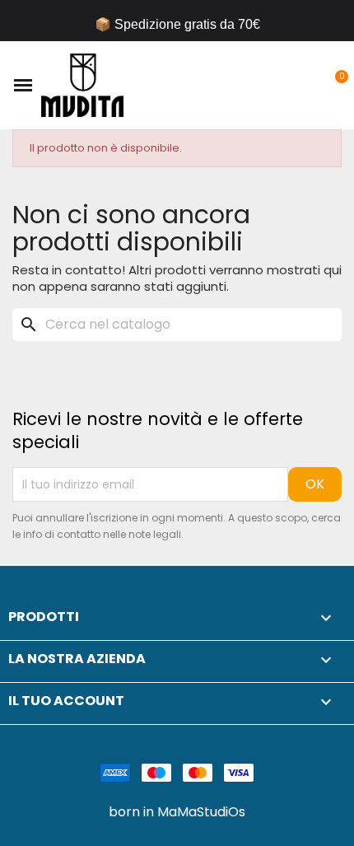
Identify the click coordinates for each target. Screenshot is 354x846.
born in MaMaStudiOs (177, 812)
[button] (278, 86)
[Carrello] (332, 85)
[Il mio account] (307, 85)
